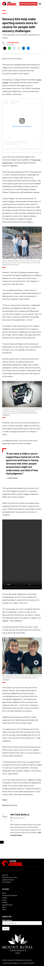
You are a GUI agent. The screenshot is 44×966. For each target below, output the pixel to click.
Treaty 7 (4, 898)
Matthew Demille (13, 42)
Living (4, 900)
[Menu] (40, 3)
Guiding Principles (8, 880)
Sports (4, 13)
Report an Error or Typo (9, 805)
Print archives (6, 882)
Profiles (4, 902)
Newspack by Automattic (24, 960)
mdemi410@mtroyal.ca (18, 818)
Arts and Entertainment (9, 895)
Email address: (7, 920)
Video (4, 909)
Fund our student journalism (28, 3)
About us (5, 875)
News (4, 893)
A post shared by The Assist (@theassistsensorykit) (22, 149)
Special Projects (7, 905)
